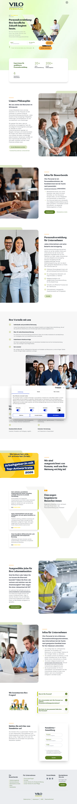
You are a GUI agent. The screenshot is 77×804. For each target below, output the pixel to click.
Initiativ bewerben (45, 48)
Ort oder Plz (32, 42)
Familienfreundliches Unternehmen (20, 150)
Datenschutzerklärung (54, 750)
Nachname (48, 739)
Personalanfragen (29, 778)
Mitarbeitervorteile (62, 212)
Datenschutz (27, 799)
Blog (11, 785)
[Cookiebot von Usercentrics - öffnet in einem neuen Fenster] (56, 388)
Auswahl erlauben (38, 415)
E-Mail (47, 744)
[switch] (31, 410)
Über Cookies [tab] (56, 391)
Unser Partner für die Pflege (32, 783)
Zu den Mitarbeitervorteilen (18, 147)
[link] (47, 779)
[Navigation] (67, 2)
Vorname (48, 734)
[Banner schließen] (63, 387)
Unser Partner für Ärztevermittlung (34, 782)
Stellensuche (49, 212)
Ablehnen (21, 415)
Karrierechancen (14, 782)
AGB (42, 799)
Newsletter (13, 787)
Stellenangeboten (50, 189)
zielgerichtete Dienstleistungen (53, 662)
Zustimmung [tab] (20, 391)
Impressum (36, 799)
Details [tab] (38, 391)
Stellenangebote (15, 607)
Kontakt (48, 296)
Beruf (12, 42)
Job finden (49, 43)
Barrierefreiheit (49, 799)
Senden (54, 757)
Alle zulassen (56, 415)
